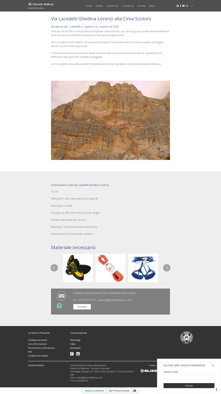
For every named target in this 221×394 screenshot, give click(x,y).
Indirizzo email (171, 371)
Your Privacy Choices (118, 390)
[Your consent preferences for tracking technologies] (216, 389)
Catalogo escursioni (37, 340)
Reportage (75, 340)
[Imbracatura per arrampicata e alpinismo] (143, 268)
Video (73, 344)
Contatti (141, 5)
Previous (54, 268)
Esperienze (112, 5)
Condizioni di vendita (38, 355)
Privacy (152, 365)
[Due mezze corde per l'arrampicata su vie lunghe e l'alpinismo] (111, 268)
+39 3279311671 (86, 300)
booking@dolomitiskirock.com (115, 300)
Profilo (88, 5)
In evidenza (128, 5)
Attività (99, 5)
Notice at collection (94, 390)
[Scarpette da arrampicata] (78, 268)
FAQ (30, 351)
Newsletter (75, 348)
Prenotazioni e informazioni (41, 348)
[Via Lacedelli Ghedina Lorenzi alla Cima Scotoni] (110, 120)
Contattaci (82, 306)
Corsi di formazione (37, 344)
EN (192, 6)
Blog (151, 5)
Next (167, 268)
